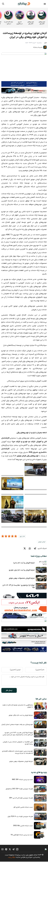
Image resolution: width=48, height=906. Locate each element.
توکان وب (11, 857)
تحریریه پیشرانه (38, 47)
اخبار (45, 43)
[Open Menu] (45, 4)
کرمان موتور (41, 542)
